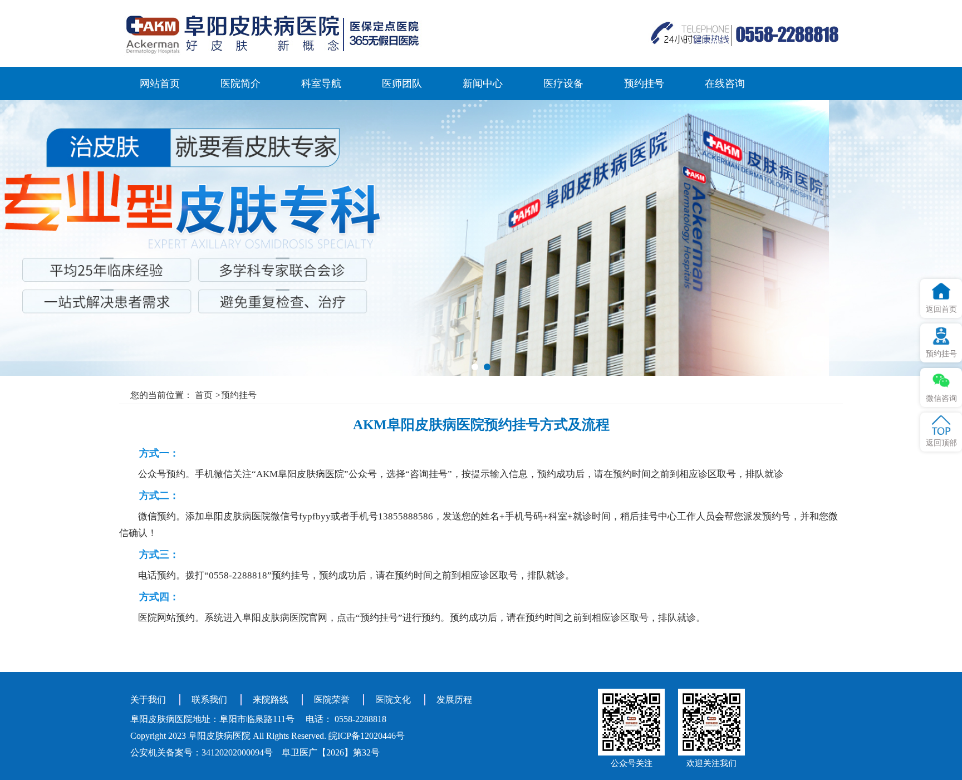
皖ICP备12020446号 (366, 735)
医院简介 (240, 83)
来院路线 (270, 699)
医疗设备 (563, 83)
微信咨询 (941, 398)
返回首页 (941, 309)
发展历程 (454, 699)
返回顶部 (941, 443)
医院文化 (393, 699)
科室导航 (321, 83)
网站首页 (160, 83)
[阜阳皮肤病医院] (271, 33)
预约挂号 (644, 83)
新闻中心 (483, 83)
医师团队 (402, 83)
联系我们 (209, 699)
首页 (204, 395)
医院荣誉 (332, 699)
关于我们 (148, 699)
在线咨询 (725, 83)
